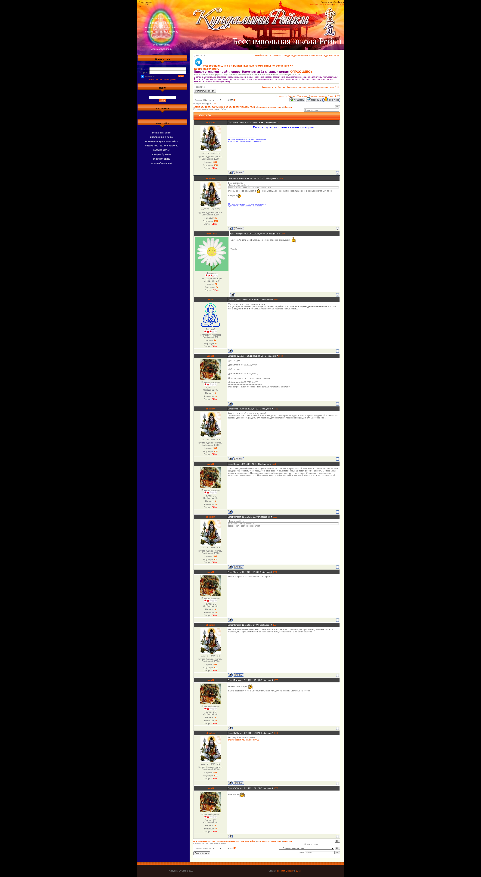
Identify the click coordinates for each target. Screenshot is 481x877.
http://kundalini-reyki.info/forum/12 (243, 740)
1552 (275, 517)
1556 (276, 733)
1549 (280, 356)
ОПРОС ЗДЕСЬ (301, 71)
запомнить (149, 76)
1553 (275, 572)
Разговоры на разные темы (269, 107)
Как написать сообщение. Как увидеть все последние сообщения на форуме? (299, 87)
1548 (276, 300)
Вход (335, 4)
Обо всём (287, 107)
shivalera (210, 122)
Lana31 (210, 356)
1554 (275, 625)
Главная (314, 4)
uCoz (298, 871)
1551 (274, 464)
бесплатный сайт (285, 871)
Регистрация (326, 4)
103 (231, 100)
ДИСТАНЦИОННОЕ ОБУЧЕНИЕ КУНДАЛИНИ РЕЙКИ (233, 107)
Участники (302, 96)
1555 (276, 680)
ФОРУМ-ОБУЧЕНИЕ (201, 107)
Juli (214, 104)
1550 (275, 409)
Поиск (330, 96)
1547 (283, 234)
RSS (342, 4)
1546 (280, 178)
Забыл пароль (155, 79)
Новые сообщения (286, 96)
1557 (276, 788)
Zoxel (210, 300)
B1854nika (211, 234)
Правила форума (317, 96)
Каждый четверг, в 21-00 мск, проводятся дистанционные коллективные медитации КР (294, 55)
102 (228, 100)
